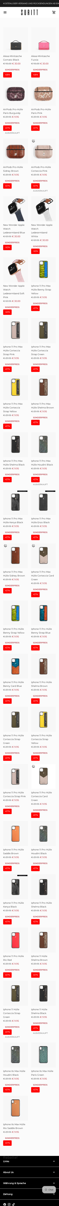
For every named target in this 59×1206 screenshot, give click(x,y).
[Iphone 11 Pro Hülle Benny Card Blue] (15, 666)
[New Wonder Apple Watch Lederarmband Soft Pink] (15, 269)
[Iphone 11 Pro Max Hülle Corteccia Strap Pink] (15, 330)
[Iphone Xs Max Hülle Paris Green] (43, 1054)
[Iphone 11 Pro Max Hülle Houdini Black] (43, 444)
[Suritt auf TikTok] (13, 1204)
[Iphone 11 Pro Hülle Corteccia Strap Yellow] (43, 719)
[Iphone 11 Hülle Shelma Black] (43, 993)
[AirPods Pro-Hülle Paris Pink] (43, 93)
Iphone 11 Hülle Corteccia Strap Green (11, 1013)
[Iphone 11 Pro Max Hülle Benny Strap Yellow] (43, 269)
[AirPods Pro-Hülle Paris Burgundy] (15, 93)
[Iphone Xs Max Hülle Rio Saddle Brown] (15, 1108)
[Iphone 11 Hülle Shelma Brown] (43, 940)
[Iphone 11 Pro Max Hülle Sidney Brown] (15, 555)
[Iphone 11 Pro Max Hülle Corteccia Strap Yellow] (15, 387)
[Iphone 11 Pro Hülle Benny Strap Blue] (43, 612)
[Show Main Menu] (5, 12)
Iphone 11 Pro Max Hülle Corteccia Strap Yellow (12, 407)
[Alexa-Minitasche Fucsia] (43, 39)
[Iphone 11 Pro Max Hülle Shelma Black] (15, 444)
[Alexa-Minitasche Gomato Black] (15, 39)
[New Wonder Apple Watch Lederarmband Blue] (15, 208)
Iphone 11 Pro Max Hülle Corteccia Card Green (42, 575)
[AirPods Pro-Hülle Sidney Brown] (15, 151)
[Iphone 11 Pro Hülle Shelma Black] (43, 886)
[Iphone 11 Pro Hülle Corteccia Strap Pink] (15, 776)
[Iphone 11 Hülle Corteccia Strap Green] (15, 993)
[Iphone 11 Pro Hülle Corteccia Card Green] (43, 776)
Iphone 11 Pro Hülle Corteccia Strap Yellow (41, 739)
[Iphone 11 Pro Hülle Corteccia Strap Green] (15, 719)
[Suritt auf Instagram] (9, 1204)
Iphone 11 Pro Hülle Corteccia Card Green (41, 796)
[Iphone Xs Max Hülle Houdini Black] (15, 1054)
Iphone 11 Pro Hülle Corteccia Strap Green (13, 739)
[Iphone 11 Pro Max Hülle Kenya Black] (15, 502)
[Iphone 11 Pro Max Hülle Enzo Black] (43, 502)
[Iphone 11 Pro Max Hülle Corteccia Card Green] (43, 555)
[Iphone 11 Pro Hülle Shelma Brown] (43, 666)
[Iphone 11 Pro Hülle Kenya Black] (15, 886)
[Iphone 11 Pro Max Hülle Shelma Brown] (43, 387)
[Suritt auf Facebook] (4, 1204)
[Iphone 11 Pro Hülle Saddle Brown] (15, 833)
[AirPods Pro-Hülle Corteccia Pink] (43, 151)
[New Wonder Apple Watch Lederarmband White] (43, 208)
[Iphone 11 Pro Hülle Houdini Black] (43, 833)
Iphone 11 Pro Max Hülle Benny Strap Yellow (41, 289)
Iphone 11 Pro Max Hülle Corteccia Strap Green (41, 350)
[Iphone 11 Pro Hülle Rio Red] (15, 940)
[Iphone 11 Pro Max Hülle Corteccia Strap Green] (43, 330)
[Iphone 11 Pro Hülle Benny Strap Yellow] (15, 612)
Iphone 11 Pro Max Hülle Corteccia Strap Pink (12, 350)
